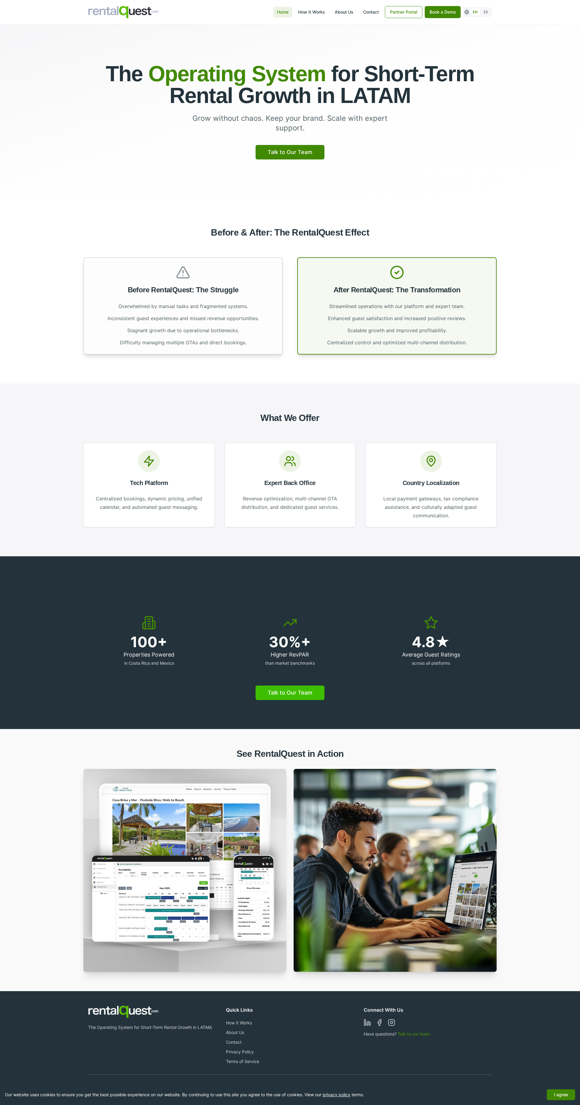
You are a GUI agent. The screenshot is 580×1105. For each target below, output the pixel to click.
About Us (344, 11)
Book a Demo (443, 11)
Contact (371, 11)
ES (486, 12)
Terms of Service (242, 1061)
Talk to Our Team (290, 152)
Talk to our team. (414, 1033)
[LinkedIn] (367, 1022)
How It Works (311, 11)
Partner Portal (403, 11)
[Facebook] (379, 1022)
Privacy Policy (240, 1051)
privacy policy (336, 1094)
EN (475, 12)
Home (282, 11)
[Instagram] (391, 1022)
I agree (561, 1094)
